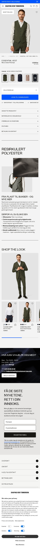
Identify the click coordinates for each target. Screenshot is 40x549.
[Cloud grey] (23, 324)
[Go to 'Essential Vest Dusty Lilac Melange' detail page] (27, 78)
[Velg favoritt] (37, 12)
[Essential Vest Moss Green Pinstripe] (26, 311)
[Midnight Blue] (22, 324)
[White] (3, 324)
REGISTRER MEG (20, 435)
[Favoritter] (34, 6)
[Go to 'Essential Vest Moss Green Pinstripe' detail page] (5, 78)
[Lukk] (37, 1)
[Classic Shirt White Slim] (9, 311)
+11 (25, 324)
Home (3, 56)
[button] (15, 325)
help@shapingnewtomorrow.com (19, 371)
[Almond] (20, 324)
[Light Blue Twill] (5, 324)
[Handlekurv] (37, 6)
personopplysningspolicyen (12, 442)
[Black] (6, 324)
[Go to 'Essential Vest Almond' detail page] (12, 78)
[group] (20, 30)
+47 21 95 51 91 (9, 369)
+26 (9, 324)
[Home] (14, 6)
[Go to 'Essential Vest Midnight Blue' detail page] (20, 78)
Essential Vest (14, 56)
